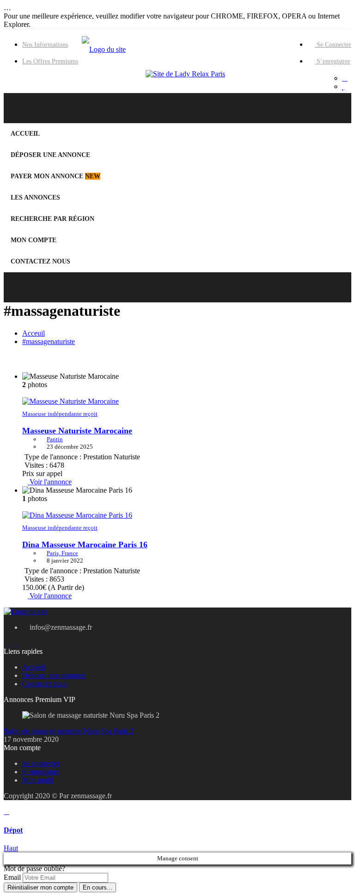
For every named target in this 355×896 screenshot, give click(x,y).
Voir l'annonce (50, 482)
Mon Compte (33, 240)
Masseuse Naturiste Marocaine (77, 430)
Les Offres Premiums (50, 61)
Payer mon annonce (55, 176)
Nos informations (45, 44)
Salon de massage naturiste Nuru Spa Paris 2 (69, 731)
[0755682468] (345, 78)
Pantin (55, 439)
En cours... (97, 887)
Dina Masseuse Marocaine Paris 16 (84, 544)
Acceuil (33, 333)
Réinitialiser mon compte (40, 887)
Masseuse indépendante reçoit (60, 413)
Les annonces (35, 197)
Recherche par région (52, 218)
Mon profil (38, 780)
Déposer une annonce (50, 154)
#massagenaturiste (48, 341)
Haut (11, 848)
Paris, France (62, 553)
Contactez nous (40, 261)
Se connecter (333, 44)
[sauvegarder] (343, 86)
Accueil (25, 133)
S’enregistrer (332, 61)
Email (12, 877)
